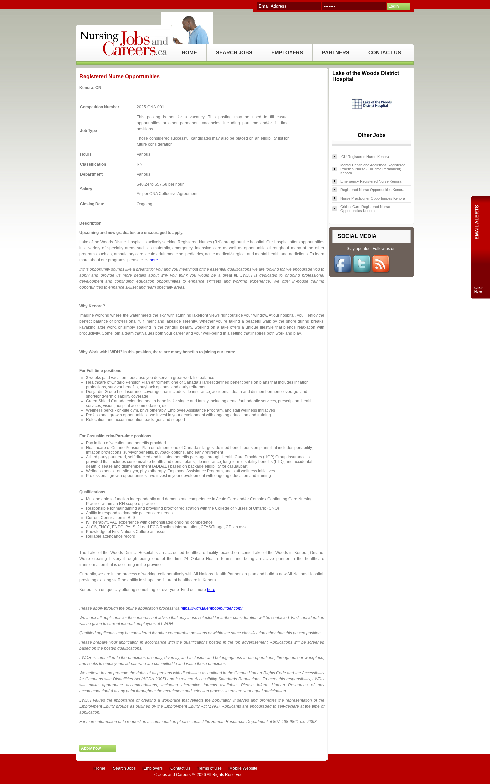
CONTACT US (384, 52)
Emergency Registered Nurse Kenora (370, 181)
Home (99, 768)
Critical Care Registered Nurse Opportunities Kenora (365, 209)
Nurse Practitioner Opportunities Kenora (372, 198)
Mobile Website (243, 768)
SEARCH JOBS (234, 52)
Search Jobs (124, 768)
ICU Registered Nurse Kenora (364, 157)
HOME (189, 52)
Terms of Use (210, 768)
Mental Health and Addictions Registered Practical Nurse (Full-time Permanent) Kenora (372, 169)
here (154, 260)
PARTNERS (335, 52)
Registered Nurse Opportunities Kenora (372, 190)
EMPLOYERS (287, 52)
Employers (153, 768)
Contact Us (180, 768)
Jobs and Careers (174, 774)
